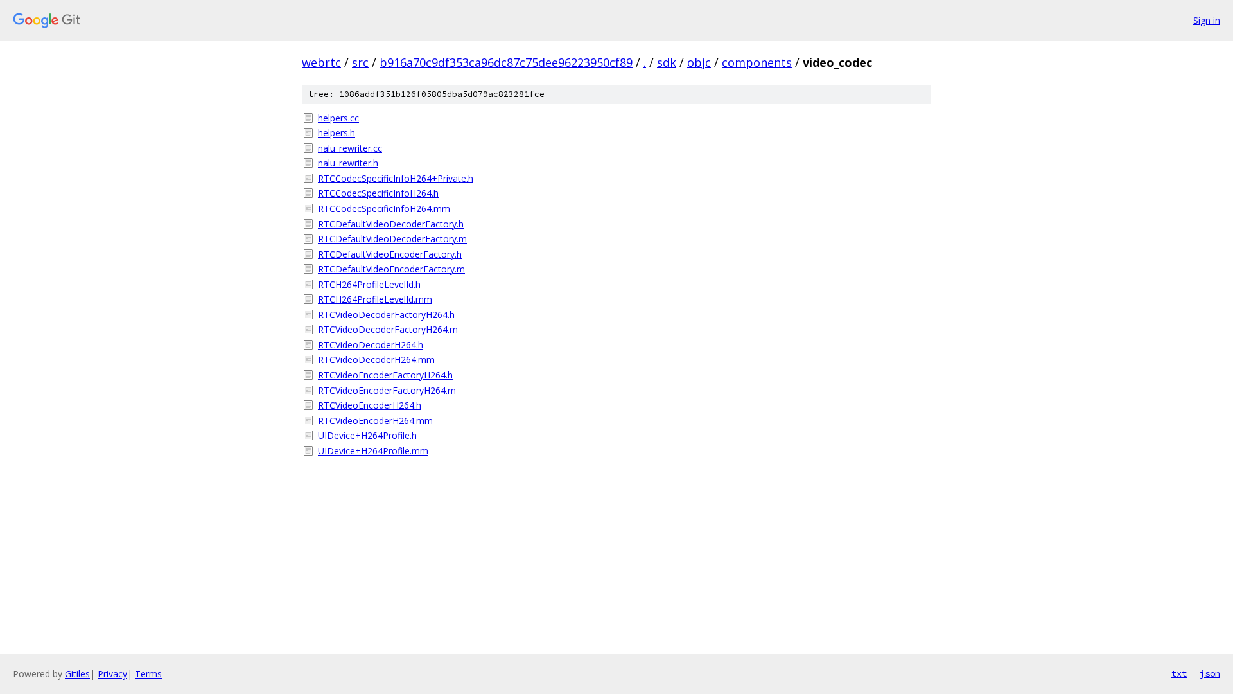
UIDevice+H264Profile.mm (373, 451)
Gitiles (77, 674)
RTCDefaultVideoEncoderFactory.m (391, 269)
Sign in (1206, 20)
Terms (148, 674)
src (360, 62)
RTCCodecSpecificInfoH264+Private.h (395, 178)
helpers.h (336, 133)
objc (699, 62)
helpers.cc (338, 118)
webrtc (321, 62)
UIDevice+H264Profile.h (367, 435)
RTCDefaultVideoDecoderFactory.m (392, 239)
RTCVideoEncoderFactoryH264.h (385, 375)
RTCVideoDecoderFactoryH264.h (386, 314)
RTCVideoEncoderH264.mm (375, 420)
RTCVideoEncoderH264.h (369, 405)
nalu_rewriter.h (348, 163)
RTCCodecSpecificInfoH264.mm (384, 208)
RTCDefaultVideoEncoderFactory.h (390, 254)
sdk (666, 62)
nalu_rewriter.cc (350, 148)
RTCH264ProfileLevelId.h (369, 284)
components (757, 62)
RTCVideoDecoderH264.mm (376, 359)
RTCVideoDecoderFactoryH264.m (388, 329)
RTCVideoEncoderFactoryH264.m (387, 390)
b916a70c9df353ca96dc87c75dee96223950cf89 (506, 62)
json (1210, 673)
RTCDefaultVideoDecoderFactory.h (391, 224)
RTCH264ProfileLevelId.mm (375, 299)
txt (1179, 673)
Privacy (112, 674)
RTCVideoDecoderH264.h (370, 345)
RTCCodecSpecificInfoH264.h (378, 193)
